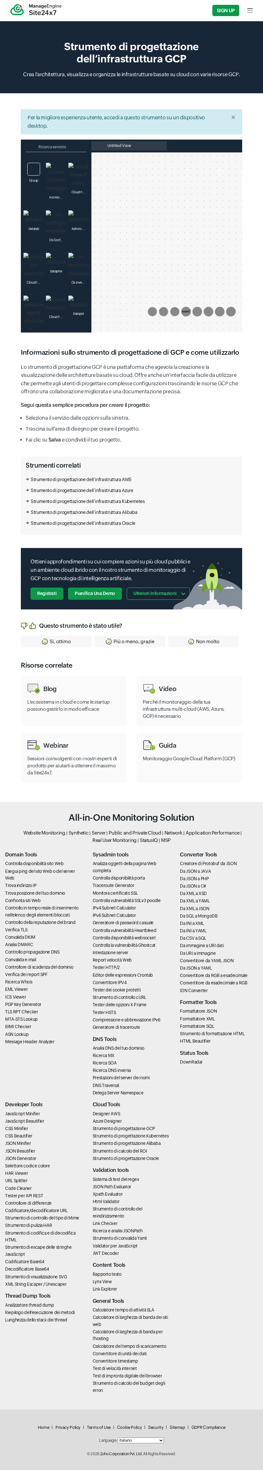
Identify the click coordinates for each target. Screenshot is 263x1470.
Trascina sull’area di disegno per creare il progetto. (83, 429)
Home (43, 1427)
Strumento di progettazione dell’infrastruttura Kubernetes (88, 501)
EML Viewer (16, 989)
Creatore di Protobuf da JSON (208, 863)
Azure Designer (107, 1121)
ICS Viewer (15, 997)
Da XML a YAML (194, 900)
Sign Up (226, 10)
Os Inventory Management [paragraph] (80, 282)
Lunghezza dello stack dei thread (36, 1319)
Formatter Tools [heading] (198, 1002)
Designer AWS (106, 1113)
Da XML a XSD (193, 893)
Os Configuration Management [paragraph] (57, 240)
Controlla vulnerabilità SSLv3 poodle (127, 900)
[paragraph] (131, 405)
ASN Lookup (17, 1034)
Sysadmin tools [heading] (111, 855)
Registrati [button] (46, 593)
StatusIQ (149, 840)
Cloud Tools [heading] (106, 1104)
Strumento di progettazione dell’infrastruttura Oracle (83, 523)
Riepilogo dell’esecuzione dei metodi (40, 1312)
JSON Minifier (18, 1143)
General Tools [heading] (108, 1301)
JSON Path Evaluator (112, 1186)
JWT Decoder (106, 1253)
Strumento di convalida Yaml (120, 1238)
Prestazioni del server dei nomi (121, 1077)
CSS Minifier (16, 1128)
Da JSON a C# (193, 886)
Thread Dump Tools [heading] (28, 1296)
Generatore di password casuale (123, 922)
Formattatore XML (197, 1018)
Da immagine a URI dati (202, 945)
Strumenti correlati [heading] (53, 465)
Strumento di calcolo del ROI (120, 1151)
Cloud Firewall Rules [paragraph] (80, 192)
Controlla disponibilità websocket (124, 937)
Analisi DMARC (19, 944)
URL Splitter (16, 1180)
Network (173, 832)
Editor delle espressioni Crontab (123, 975)
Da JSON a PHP (194, 878)
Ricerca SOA (105, 1062)
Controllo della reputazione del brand (40, 922)
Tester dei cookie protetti (117, 989)
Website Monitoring (44, 832)
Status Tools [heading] (194, 1053)
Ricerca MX (104, 1055)
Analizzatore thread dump (29, 1305)
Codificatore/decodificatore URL (36, 1210)
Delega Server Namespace (118, 1092)
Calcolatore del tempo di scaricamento (129, 1346)
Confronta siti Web (23, 900)
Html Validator (106, 1201)
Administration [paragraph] (80, 229)
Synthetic (79, 832)
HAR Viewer (16, 1173)
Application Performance (213, 832)
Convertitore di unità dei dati (120, 1353)
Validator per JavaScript (115, 1245)
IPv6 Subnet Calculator (114, 915)
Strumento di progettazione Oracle (126, 1158)
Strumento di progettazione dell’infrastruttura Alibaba (84, 512)
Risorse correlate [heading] (46, 665)
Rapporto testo (107, 1274)
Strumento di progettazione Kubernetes (131, 1135)
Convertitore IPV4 (110, 982)
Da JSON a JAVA (195, 871)
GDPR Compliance (208, 1427)
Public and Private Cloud (135, 832)
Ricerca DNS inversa (112, 1070)
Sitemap (177, 1427)
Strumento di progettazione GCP (124, 1128)
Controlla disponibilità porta (119, 878)
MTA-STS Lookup (21, 1019)
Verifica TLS (16, 929)
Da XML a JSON (194, 908)
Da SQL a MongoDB (198, 915)
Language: (108, 1440)
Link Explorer (105, 1289)
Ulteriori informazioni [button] (155, 593)
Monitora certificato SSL (115, 893)
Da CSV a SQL (193, 938)
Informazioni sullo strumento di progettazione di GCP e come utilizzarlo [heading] (130, 352)
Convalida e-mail (20, 959)
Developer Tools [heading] (24, 1104)
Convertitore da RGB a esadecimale (213, 975)
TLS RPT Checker (21, 1011)
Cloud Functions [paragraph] (57, 317)
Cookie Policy (129, 1427)
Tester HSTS (104, 1012)
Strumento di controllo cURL (119, 997)
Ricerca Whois (18, 981)
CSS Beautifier (18, 1135)
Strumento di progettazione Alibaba (127, 1143)
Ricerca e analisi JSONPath (118, 1230)
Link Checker (105, 1223)
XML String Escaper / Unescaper (35, 1284)
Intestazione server (110, 952)
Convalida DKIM (20, 937)
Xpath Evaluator (108, 1194)
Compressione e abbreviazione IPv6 (126, 1019)
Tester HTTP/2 (106, 967)
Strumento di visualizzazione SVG (36, 1276)
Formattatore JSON (198, 1011)
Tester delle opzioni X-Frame (120, 1004)
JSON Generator (20, 1158)
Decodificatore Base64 (27, 1269)
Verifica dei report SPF (26, 974)
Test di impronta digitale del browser (127, 1375)
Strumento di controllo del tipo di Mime (42, 1217)
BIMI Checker (18, 1026)
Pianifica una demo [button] (95, 593)
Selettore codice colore (27, 1165)
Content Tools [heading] (109, 1265)
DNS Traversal (106, 1085)
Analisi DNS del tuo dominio (118, 1048)
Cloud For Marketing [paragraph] (35, 282)
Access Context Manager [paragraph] (57, 197)
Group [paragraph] (33, 180)
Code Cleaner (18, 1188)
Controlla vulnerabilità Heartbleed (125, 930)
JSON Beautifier (20, 1151)
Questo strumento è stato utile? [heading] (80, 625)
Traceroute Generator (113, 885)
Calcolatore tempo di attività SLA (123, 1309)
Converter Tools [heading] (198, 855)
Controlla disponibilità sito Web (34, 863)
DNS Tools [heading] (105, 1039)
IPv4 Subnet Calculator (114, 907)
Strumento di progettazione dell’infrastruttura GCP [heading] (131, 53)
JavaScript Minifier (22, 1113)
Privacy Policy (68, 1427)
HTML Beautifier (195, 1041)
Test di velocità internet (115, 1368)
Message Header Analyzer (30, 1041)
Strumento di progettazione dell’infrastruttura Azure (82, 490)
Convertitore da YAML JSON (206, 960)
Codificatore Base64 (24, 1261)
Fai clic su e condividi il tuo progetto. (73, 440)
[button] (56, 641)
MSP (166, 840)
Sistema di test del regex (116, 1179)
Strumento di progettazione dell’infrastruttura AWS (81, 479)
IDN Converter (194, 990)
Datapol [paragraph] (78, 313)
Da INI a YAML (193, 930)
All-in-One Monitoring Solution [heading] (131, 817)
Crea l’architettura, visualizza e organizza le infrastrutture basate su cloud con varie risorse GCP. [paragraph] (131, 74)
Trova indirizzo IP (21, 885)
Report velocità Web (112, 960)
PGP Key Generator (23, 1004)
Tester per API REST (24, 1195)
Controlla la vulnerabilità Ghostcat (124, 945)
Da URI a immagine (198, 953)
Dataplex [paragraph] (56, 271)
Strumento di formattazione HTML (212, 1033)
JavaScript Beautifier (24, 1121)
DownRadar (191, 1061)
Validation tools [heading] (111, 1170)
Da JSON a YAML (196, 968)
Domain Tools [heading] (21, 855)
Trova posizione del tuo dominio (35, 893)
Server (99, 832)
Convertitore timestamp (115, 1361)
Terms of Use (99, 1427)
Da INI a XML (192, 923)
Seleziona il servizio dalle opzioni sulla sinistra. (78, 418)
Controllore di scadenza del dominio (39, 967)
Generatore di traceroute (116, 1027)
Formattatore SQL (197, 1026)
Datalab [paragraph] (34, 229)
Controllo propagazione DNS (32, 951)
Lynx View (102, 1281)
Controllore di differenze (28, 1203)
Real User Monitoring (114, 840)
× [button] (233, 117)
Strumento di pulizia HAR (28, 1225)
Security (155, 1427)
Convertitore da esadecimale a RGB (213, 982)
